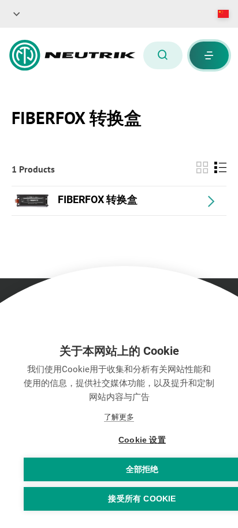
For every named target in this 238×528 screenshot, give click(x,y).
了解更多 (119, 417)
